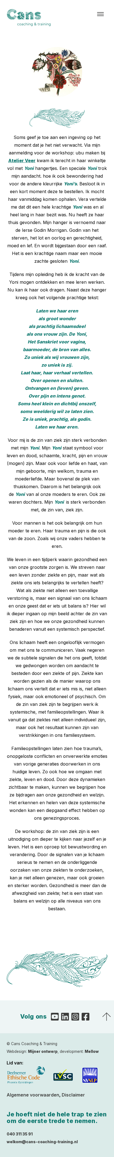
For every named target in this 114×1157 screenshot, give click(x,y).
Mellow (92, 1051)
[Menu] (100, 14)
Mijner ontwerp (43, 1051)
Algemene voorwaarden (33, 1095)
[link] (21, 160)
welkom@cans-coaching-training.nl (42, 1142)
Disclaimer (73, 1095)
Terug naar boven (106, 1017)
